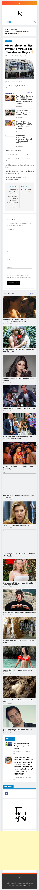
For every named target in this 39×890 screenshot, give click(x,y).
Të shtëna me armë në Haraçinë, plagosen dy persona (21, 745)
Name (9, 252)
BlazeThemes (26, 885)
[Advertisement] (19, 850)
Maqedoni (8, 41)
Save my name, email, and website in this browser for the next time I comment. (19, 276)
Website (9, 267)
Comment (10, 229)
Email (9, 260)
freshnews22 (9, 56)
